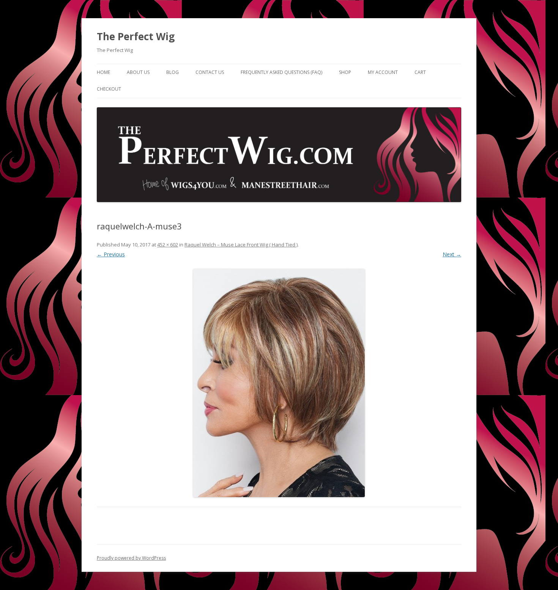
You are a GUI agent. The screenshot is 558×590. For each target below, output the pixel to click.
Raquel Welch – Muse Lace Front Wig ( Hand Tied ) (241, 244)
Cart (420, 72)
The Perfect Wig (136, 36)
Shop (345, 72)
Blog (172, 72)
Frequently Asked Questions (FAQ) (281, 72)
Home (103, 72)
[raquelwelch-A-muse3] (279, 383)
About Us (138, 72)
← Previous (111, 254)
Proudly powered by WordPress (131, 558)
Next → (452, 254)
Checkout (109, 89)
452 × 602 (167, 244)
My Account (383, 72)
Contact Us (209, 72)
